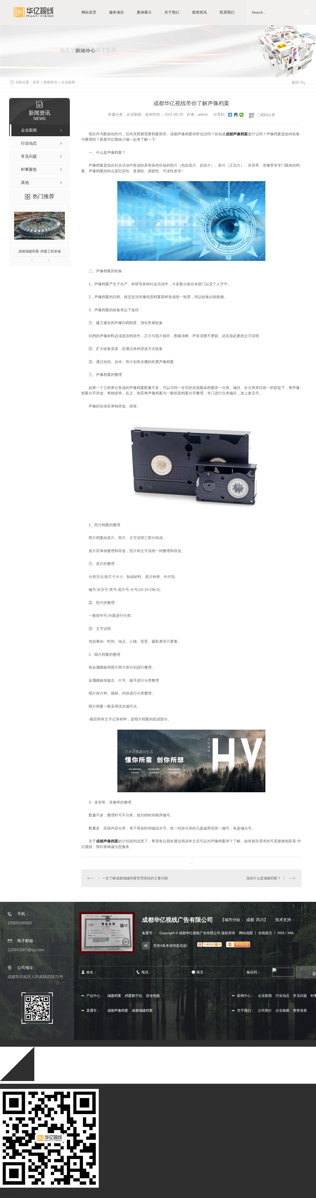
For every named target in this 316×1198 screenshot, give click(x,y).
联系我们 (227, 12)
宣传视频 (153, 996)
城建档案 (114, 996)
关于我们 (171, 12)
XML (291, 933)
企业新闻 (68, 82)
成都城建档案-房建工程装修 (39, 251)
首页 (36, 82)
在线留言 (265, 933)
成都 (250, 920)
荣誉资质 (300, 1010)
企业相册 (282, 1010)
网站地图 (246, 933)
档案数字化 (133, 996)
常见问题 (300, 996)
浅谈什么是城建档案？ (263, 878)
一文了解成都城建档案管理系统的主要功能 (135, 878)
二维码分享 (266, 115)
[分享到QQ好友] (236, 115)
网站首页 (88, 12)
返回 (295, 82)
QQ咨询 (6, 1086)
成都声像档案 (237, 134)
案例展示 (144, 12)
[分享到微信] (241, 115)
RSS (280, 933)
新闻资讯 (199, 12)
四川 (260, 920)
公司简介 (265, 1010)
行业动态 (282, 996)
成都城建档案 (142, 1010)
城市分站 (232, 920)
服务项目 (116, 12)
